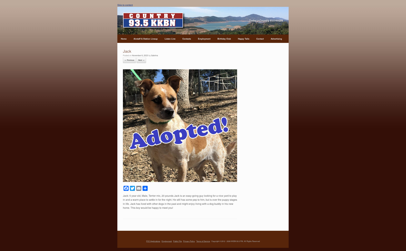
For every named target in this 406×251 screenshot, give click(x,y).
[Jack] (180, 181)
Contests (186, 38)
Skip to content (125, 4)
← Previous (129, 60)
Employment (204, 38)
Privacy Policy (189, 241)
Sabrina (154, 55)
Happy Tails (243, 38)
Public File (177, 241)
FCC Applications (153, 241)
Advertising (276, 38)
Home (124, 38)
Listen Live (170, 38)
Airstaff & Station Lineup (146, 38)
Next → (141, 60)
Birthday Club (224, 38)
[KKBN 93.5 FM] (154, 21)
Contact (260, 38)
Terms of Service (203, 241)
